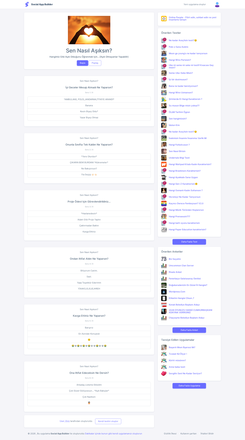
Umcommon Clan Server (181, 265)
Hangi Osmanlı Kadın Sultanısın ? (186, 190)
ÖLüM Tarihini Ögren (179, 112)
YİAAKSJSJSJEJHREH (89, 288)
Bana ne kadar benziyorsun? (183, 86)
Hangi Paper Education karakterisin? (187, 229)
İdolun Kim (174, 125)
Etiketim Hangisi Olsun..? (181, 298)
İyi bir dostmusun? (178, 79)
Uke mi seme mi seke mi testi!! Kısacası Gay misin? (191, 66)
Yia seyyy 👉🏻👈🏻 (89, 174)
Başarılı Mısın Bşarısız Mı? (182, 347)
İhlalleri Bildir (207, 433)
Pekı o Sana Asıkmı (178, 47)
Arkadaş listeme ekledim (89, 384)
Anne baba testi (177, 367)
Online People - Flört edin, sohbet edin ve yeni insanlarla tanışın (192, 18)
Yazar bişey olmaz (89, 117)
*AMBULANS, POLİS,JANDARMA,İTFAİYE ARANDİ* (89, 99)
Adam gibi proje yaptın (89, 219)
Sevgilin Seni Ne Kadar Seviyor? (185, 373)
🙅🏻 (89, 402)
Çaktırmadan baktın (89, 225)
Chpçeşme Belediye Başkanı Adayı (186, 317)
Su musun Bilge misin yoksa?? (184, 105)
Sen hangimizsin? (178, 118)
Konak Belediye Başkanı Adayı (184, 304)
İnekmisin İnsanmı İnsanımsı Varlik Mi (188, 138)
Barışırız (89, 327)
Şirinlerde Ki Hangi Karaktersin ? (185, 99)
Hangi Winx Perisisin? (180, 60)
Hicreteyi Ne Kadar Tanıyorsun (184, 197)
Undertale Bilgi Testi (179, 157)
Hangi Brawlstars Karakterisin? (185, 170)
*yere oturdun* (89, 156)
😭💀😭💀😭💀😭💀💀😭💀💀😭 (89, 345)
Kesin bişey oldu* (89, 111)
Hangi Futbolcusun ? (179, 144)
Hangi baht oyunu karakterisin (184, 223)
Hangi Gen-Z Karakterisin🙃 (183, 183)
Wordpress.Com (177, 291)
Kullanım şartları (188, 433)
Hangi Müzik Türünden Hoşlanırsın (186, 210)
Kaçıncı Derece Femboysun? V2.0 (186, 203)
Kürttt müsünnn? (177, 360)
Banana (89, 105)
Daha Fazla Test (189, 241)
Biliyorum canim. (89, 270)
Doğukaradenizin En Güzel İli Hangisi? (188, 285)
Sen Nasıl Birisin (177, 151)
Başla (82, 63)
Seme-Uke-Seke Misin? (181, 73)
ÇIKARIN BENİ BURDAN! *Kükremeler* (89, 162)
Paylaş (95, 63)
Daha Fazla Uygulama (189, 385)
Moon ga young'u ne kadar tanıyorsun (188, 53)
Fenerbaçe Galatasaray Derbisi (185, 278)
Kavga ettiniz (89, 231)
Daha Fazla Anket (189, 330)
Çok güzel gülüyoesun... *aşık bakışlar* (89, 390)
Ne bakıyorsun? (89, 168)
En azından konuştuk (89, 333)
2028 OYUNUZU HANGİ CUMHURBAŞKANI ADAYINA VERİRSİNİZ (190, 311)
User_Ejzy (65, 421)
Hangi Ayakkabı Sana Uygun (183, 177)
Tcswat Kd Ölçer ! (178, 354)
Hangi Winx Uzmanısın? (181, 92)
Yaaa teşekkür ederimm (89, 282)
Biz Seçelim (175, 259)
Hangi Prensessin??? (179, 216)
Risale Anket (175, 272)
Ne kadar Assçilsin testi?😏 (183, 40)
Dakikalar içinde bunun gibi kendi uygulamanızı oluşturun (113, 433)
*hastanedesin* (89, 213)
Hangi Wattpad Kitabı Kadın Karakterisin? (190, 164)
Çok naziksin (89, 396)
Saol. (89, 276)
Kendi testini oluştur (108, 421)
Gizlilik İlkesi (170, 433)
